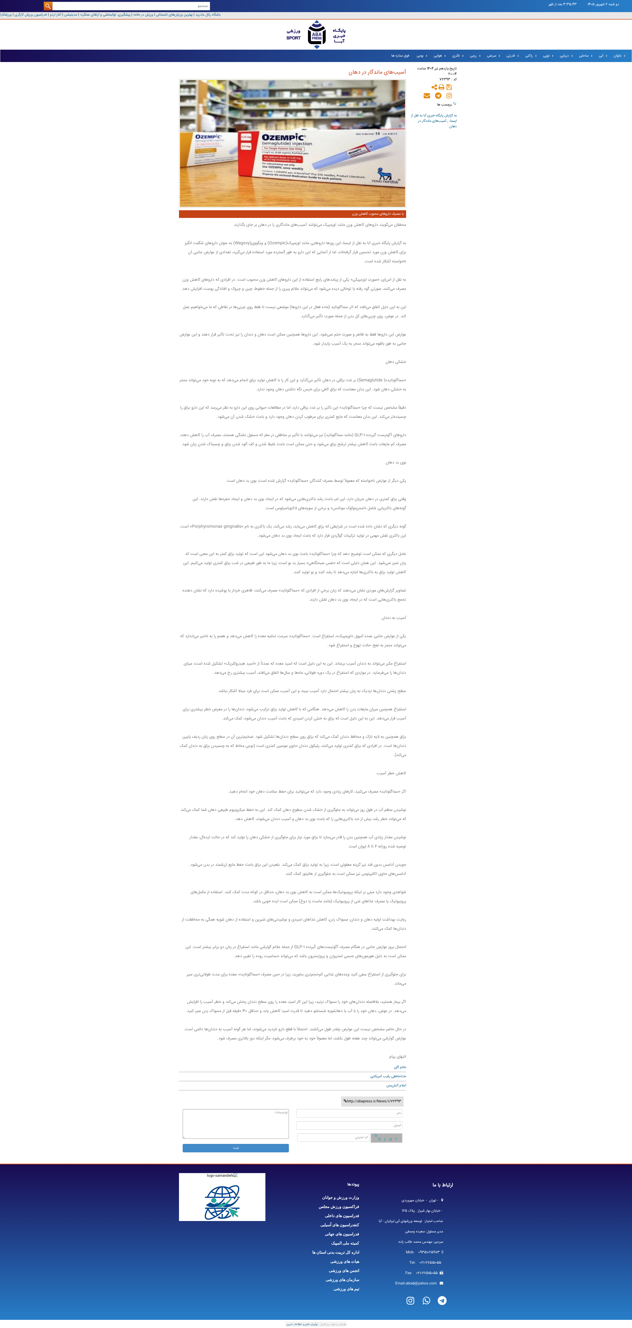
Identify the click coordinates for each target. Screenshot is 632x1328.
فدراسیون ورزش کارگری (36, 15)
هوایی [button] (438, 56)
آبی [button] (601, 56)
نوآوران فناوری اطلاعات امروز (302, 1324)
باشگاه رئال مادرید (214, 15)
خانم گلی (400, 1067)
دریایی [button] (564, 56)
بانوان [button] (617, 56)
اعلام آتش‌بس (396, 1085)
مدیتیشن (76, 15)
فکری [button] (456, 56)
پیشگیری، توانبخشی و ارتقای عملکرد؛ (111, 15)
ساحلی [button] (584, 56)
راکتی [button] (529, 56)
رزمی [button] (473, 56)
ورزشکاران (10, 15)
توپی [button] (546, 56)
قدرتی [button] (511, 56)
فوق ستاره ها (400, 56)
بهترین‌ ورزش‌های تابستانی (180, 15)
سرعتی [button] (491, 56)
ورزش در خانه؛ (149, 15)
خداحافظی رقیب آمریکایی (388, 1076)
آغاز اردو (61, 15)
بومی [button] (420, 56)
